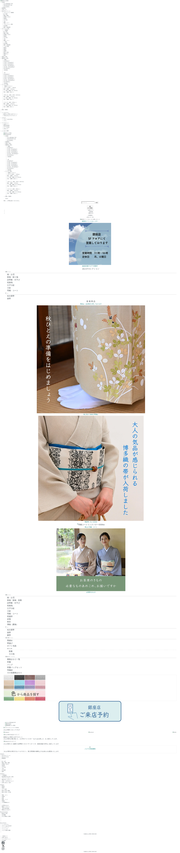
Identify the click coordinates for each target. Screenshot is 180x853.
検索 (97, 202)
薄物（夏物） (12, 624)
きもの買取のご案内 (6, 816)
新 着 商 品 (90, 301)
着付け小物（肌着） (6, 790)
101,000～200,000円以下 (9, 67)
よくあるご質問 (5, 130)
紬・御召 (5, 14)
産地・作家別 (5, 109)
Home (6, 198)
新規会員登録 (6, 125)
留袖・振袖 (6, 15)
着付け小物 (6, 52)
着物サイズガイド (6, 806)
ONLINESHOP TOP (8, 5)
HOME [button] (3, 2)
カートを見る (6, 127)
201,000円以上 (7, 68)
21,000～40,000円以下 (9, 62)
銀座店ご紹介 (5, 813)
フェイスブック (5, 827)
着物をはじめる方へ (6, 809)
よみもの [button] (4, 117)
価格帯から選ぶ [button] (5, 58)
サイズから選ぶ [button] (5, 84)
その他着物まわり (14, 673)
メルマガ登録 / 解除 (6, 830)
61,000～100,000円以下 (9, 65)
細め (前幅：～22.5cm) (9, 89)
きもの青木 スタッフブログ (12, 730)
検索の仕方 (90, 213)
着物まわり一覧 (13, 659)
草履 (9, 662)
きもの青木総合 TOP (8, 3)
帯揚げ (5, 49)
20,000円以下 (7, 61)
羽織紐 (10, 670)
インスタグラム (5, 824)
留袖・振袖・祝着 (14, 600)
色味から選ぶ (5, 56)
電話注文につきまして (7, 779)
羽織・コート (6, 22)
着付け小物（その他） (7, 792)
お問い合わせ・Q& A (6, 782)
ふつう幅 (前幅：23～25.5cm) (11, 90)
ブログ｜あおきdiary (8, 119)
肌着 (11, 651)
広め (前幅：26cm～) (9, 92)
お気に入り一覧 (90, 217)
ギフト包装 (11, 646)
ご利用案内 (90, 215)
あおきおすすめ (5, 756)
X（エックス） (5, 828)
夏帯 (9, 635)
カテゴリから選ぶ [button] (6, 28)
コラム (5, 120)
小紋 (4, 21)
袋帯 (9, 299)
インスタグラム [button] (5, 112)
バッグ (10, 665)
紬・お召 (10, 274)
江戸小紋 (5, 19)
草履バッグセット (14, 667)
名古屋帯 (5, 25)
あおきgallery (6, 6)
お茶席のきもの (5, 805)
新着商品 (4, 8)
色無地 (5, 18)
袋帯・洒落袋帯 (7, 27)
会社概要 (4, 814)
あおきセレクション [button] (6, 11)
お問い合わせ (5, 837)
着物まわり (6, 53)
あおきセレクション (90, 269)
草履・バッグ (5, 799)
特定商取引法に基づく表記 (8, 776)
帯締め (5, 47)
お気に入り (4, 9)
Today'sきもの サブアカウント (10, 115)
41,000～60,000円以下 (9, 64)
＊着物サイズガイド (8, 86)
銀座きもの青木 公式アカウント (11, 114)
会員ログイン (6, 124)
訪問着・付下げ (7, 17)
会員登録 (91, 211)
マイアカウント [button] (5, 122)
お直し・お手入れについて (8, 781)
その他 (11, 654)
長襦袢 (5, 50)
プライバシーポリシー (7, 778)
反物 (4, 55)
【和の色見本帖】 (6, 808)
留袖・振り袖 (12, 277)
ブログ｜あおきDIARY (7, 825)
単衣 (9, 622)
